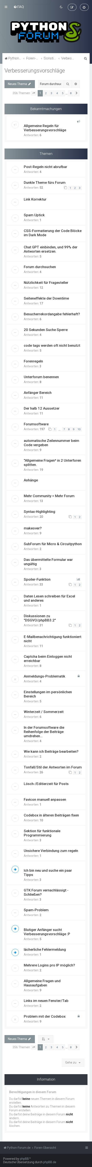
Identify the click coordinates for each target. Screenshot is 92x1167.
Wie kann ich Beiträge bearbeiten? (51, 751)
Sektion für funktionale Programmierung (42, 833)
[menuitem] (18, 7)
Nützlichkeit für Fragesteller (46, 282)
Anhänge (31, 480)
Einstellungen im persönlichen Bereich (48, 694)
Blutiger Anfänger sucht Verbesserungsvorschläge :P (47, 932)
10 (78, 429)
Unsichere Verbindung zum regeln (51, 851)
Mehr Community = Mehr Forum (49, 496)
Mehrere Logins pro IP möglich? (49, 965)
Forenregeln (33, 361)
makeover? (33, 528)
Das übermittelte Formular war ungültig (48, 561)
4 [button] (57, 93)
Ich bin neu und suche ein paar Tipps (48, 872)
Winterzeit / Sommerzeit (44, 712)
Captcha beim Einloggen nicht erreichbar (48, 658)
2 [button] (46, 93)
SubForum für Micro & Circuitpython (53, 544)
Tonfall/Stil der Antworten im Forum (53, 767)
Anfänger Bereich (38, 392)
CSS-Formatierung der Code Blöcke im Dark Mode (53, 233)
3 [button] (51, 93)
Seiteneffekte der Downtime (46, 298)
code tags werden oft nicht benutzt (52, 345)
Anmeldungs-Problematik (44, 676)
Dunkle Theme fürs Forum (44, 182)
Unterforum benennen (41, 377)
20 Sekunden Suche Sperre (46, 330)
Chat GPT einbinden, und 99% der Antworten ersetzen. (50, 249)
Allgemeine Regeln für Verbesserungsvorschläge (45, 128)
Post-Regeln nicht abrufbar (45, 167)
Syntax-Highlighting (39, 511)
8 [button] (70, 93)
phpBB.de (49, 1162)
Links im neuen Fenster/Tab (46, 1001)
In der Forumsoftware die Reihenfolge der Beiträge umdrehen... (44, 731)
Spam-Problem (36, 910)
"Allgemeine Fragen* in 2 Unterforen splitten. (52, 462)
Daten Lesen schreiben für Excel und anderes (49, 598)
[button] (34, 93)
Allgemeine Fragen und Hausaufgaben (42, 983)
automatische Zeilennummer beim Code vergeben (51, 443)
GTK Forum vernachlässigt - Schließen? (46, 892)
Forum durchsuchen (40, 267)
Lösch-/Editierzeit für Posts (46, 784)
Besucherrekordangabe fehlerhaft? (52, 314)
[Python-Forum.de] (45, 31)
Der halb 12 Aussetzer (41, 408)
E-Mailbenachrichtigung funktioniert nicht (52, 639)
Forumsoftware (36, 424)
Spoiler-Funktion (37, 579)
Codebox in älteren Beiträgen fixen (51, 815)
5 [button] (62, 93)
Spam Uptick (34, 215)
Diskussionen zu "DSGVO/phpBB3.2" (40, 618)
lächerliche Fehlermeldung (45, 949)
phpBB (24, 1158)
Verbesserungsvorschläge (34, 71)
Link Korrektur (35, 199)
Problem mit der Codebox (44, 1016)
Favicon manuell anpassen (45, 799)
